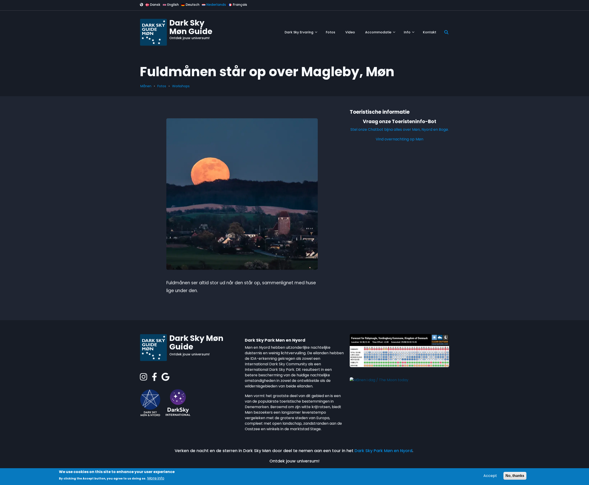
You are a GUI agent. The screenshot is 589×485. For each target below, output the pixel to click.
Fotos (161, 86)
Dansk (154, 4)
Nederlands (215, 4)
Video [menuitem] (350, 32)
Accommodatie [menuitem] (380, 34)
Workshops (181, 86)
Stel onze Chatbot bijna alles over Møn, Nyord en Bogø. (399, 129)
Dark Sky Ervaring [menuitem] (301, 34)
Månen (145, 86)
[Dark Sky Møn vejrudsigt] (399, 350)
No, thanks (514, 476)
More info (155, 478)
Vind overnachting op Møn (399, 139)
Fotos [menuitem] (330, 32)
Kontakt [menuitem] (429, 32)
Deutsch (192, 4)
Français (239, 4)
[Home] (153, 32)
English (172, 4)
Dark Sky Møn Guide (190, 27)
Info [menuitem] (409, 34)
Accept (490, 475)
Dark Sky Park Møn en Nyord (383, 450)
